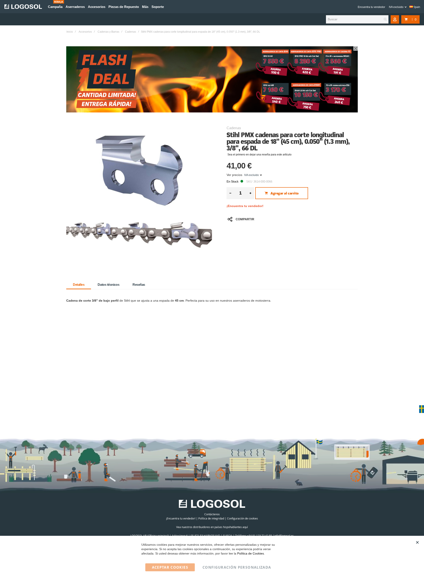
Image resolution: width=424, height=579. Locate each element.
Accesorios (85, 31)
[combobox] (357, 19)
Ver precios (234, 175)
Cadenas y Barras (108, 31)
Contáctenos (212, 514)
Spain (416, 7)
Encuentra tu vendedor (371, 7)
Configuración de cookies (242, 518)
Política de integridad (211, 518)
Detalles (78, 284)
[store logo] (23, 6)
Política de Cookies (250, 553)
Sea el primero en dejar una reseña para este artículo (259, 154)
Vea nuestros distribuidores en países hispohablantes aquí (212, 527)
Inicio (69, 31)
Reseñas (138, 284)
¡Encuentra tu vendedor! (245, 206)
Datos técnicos (108, 284)
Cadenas (130, 31)
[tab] (78, 284)
